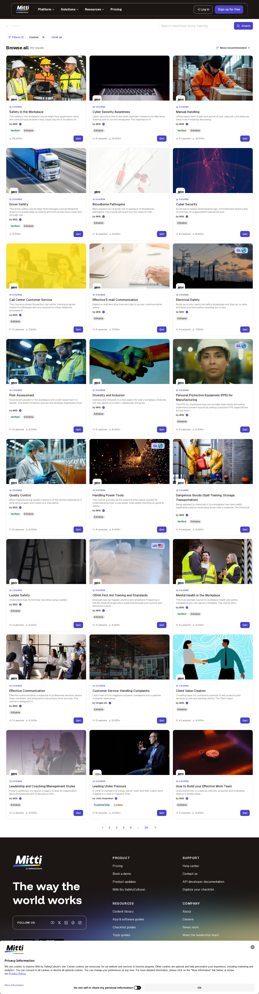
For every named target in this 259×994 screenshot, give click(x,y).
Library (16, 25)
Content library (123, 912)
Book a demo (122, 874)
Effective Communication (27, 691)
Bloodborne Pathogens (109, 204)
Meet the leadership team (201, 935)
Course (33, 37)
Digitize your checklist (198, 890)
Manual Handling (187, 112)
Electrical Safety (188, 300)
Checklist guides (124, 927)
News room (191, 927)
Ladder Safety (19, 595)
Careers (188, 919)
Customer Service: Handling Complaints (121, 691)
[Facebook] (73, 923)
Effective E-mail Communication (115, 300)
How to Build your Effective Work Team (204, 786)
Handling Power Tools (108, 495)
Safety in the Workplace (26, 112)
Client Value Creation (191, 691)
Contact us (190, 874)
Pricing (118, 866)
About (187, 912)
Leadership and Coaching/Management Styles (42, 786)
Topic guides (121, 935)
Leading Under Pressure (109, 786)
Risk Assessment (21, 395)
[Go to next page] (155, 827)
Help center (191, 866)
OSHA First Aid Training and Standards (120, 595)
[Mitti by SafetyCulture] (22, 9)
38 (146, 827)
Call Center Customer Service (30, 300)
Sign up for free (229, 9)
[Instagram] (80, 923)
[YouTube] (52, 923)
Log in (205, 9)
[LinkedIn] (66, 923)
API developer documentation (203, 882)
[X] (59, 923)
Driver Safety (18, 204)
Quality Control (20, 495)
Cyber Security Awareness (111, 112)
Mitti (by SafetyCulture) (129, 890)
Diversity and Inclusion (109, 395)
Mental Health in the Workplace (198, 595)
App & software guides (128, 919)
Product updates (124, 882)
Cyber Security (186, 204)
